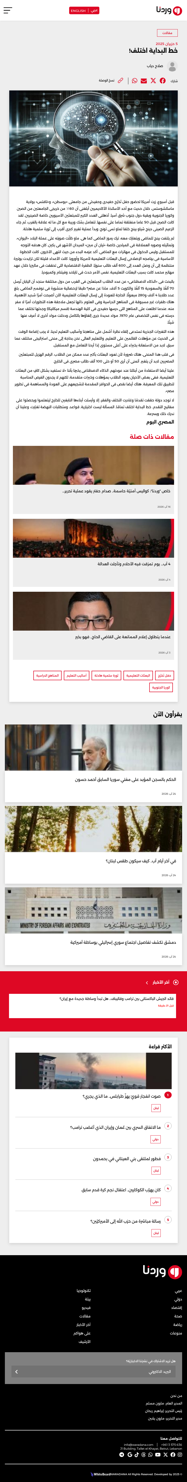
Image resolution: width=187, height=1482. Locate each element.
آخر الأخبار (83, 1325)
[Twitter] (153, 81)
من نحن (176, 1396)
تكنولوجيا (84, 1290)
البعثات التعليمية (138, 675)
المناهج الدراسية (47, 675)
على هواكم (82, 1333)
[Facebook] (163, 81)
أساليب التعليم (76, 675)
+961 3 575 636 (171, 1445)
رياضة (177, 1325)
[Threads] (143, 1454)
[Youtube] (158, 1454)
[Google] (129, 1454)
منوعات (176, 1333)
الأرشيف (85, 1342)
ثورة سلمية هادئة (106, 675)
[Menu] (8, 12)
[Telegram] (121, 1454)
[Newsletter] (16, 1372)
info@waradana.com (138, 1445)
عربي (94, 10)
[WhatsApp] (150, 1454)
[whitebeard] (100, 1474)
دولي (178, 1299)
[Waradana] (162, 1278)
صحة (178, 1316)
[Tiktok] (137, 1454)
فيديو (86, 1308)
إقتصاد (176, 1308)
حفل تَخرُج (164, 675)
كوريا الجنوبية (161, 687)
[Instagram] (180, 1454)
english (78, 10)
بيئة (88, 1299)
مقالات (167, 33)
